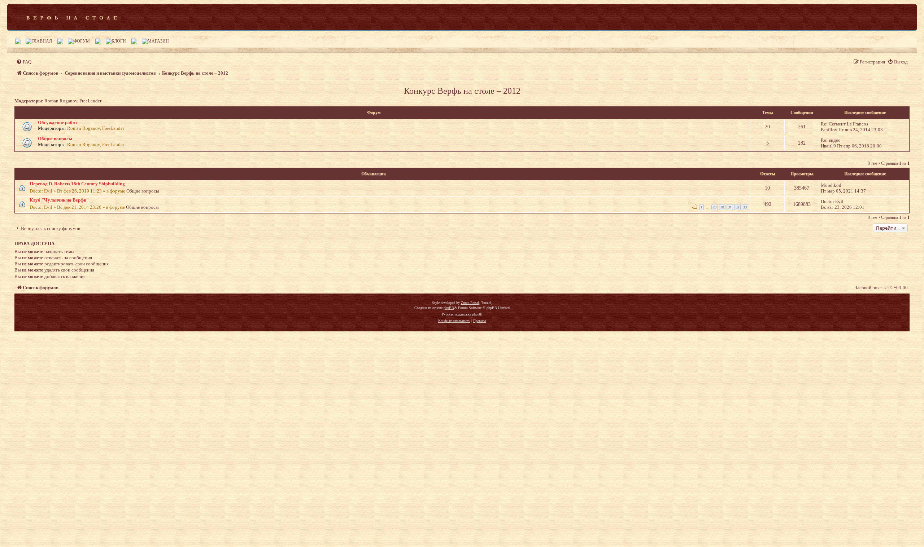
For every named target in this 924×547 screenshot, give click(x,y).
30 (722, 207)
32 (737, 207)
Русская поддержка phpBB (462, 314)
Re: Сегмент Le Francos (844, 124)
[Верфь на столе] (72, 17)
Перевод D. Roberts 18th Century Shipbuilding (77, 183)
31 (730, 207)
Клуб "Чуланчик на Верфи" (59, 200)
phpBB (449, 308)
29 (714, 207)
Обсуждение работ (57, 122)
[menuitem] (23, 62)
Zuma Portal (470, 303)
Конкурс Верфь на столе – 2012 (462, 91)
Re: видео (831, 140)
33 (745, 207)
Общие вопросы (55, 138)
